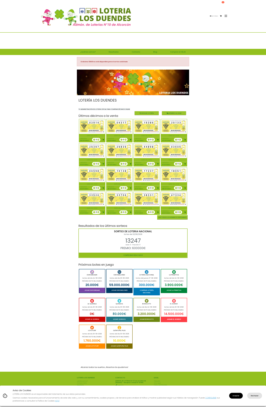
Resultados (80, 385)
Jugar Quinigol (119, 319)
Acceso (214, 16)
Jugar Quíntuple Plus (119, 346)
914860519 (121, 385)
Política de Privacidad (160, 385)
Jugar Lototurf (92, 346)
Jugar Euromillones (119, 290)
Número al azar (174, 113)
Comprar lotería (82, 383)
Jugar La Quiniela (92, 319)
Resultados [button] (114, 52)
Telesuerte (157, 381)
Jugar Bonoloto (147, 319)
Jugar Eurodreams (92, 290)
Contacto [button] (136, 52)
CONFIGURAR (210, 397)
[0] (222, 16)
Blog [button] (155, 52)
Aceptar (236, 396)
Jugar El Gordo (174, 319)
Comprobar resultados (133, 255)
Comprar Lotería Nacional (147, 291)
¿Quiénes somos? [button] (88, 52)
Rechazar (255, 396)
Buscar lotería (147, 113)
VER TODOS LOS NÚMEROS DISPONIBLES (172, 217)
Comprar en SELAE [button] (178, 52)
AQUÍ (57, 401)
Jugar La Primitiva (173, 290)
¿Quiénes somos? (82, 381)
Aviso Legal (157, 383)
